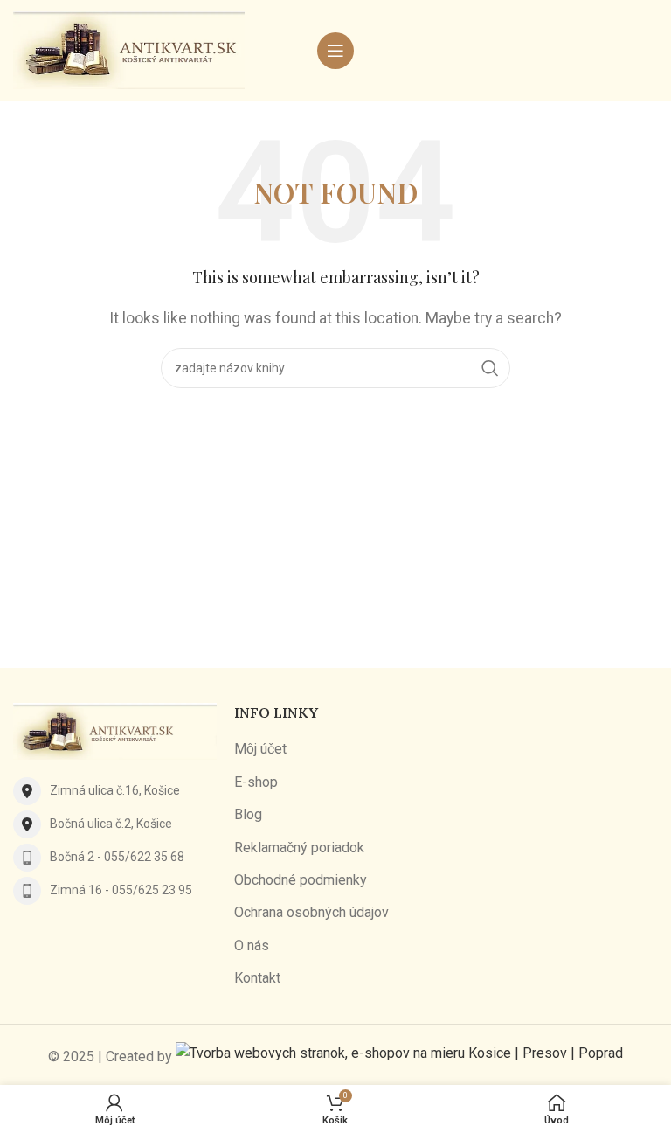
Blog (248, 814)
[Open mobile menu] (335, 50)
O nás (251, 945)
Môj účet (260, 748)
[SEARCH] (490, 368)
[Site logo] (129, 49)
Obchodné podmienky (300, 880)
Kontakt (257, 978)
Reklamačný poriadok (299, 847)
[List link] (115, 791)
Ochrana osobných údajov (311, 912)
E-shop (256, 782)
